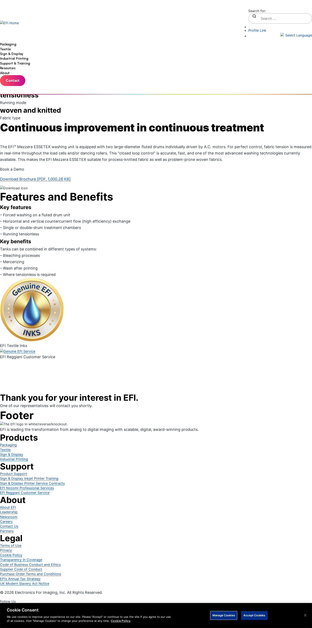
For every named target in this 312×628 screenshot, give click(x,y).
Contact (12, 80)
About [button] (5, 73)
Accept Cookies (254, 615)
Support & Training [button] (15, 63)
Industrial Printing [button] (14, 58)
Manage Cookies (223, 615)
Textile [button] (6, 49)
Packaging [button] (8, 44)
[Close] (305, 615)
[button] (280, 35)
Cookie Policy (121, 620)
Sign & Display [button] (12, 54)
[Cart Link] (280, 26)
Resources (7, 68)
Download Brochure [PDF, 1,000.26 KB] (35, 179)
